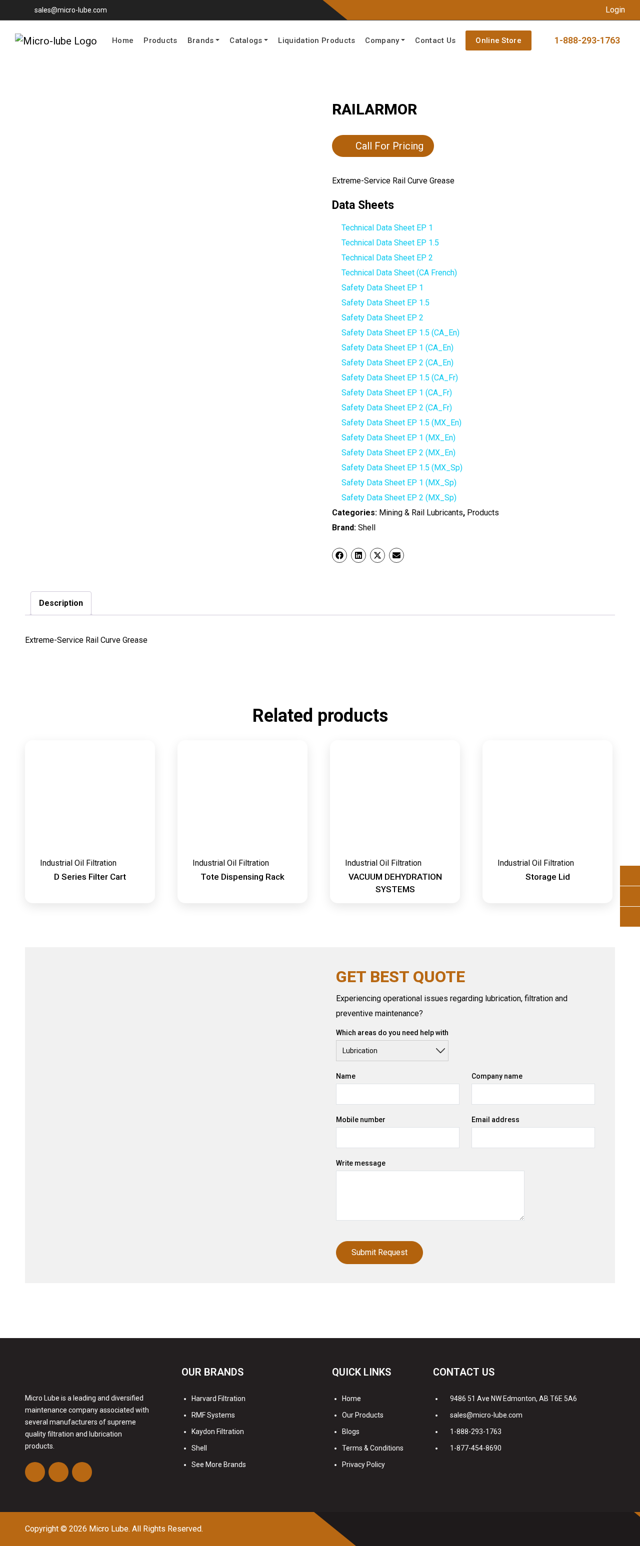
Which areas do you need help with (392, 1033)
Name (346, 1076)
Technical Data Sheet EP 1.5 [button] (390, 242)
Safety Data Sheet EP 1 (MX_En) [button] (399, 437)
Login (614, 9)
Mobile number (361, 1120)
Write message (361, 1163)
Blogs (351, 1432)
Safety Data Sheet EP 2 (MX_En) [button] (399, 452)
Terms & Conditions (373, 1448)
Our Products (363, 1415)
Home (123, 40)
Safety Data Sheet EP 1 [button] (383, 287)
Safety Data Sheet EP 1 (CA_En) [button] (398, 347)
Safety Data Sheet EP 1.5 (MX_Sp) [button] (402, 467)
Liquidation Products (316, 40)
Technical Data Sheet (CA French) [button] (399, 272)
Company (382, 40)
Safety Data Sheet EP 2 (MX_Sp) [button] (399, 497)
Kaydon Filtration (218, 1432)
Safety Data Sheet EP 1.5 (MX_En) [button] (402, 422)
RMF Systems (213, 1415)
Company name (497, 1076)
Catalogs (246, 40)
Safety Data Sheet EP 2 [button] (383, 317)
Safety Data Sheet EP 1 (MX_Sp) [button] (399, 482)
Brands (201, 40)
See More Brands (219, 1465)
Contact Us (435, 40)
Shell (367, 527)
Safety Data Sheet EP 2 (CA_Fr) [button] (397, 407)
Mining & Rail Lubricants (421, 512)
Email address (496, 1120)
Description (61, 603)
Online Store (499, 40)
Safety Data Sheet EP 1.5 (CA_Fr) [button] (400, 377)
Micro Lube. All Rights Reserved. (146, 1529)
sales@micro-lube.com (70, 10)
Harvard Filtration (219, 1399)
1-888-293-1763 (476, 1432)
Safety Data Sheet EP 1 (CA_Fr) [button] (397, 392)
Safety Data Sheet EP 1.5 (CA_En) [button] (401, 332)
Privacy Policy (363, 1465)
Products (160, 40)
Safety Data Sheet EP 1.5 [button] (386, 302)
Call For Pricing (390, 146)
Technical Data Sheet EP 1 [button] (387, 227)
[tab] (61, 603)
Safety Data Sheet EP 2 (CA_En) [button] (398, 362)
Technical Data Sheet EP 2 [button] (387, 257)
